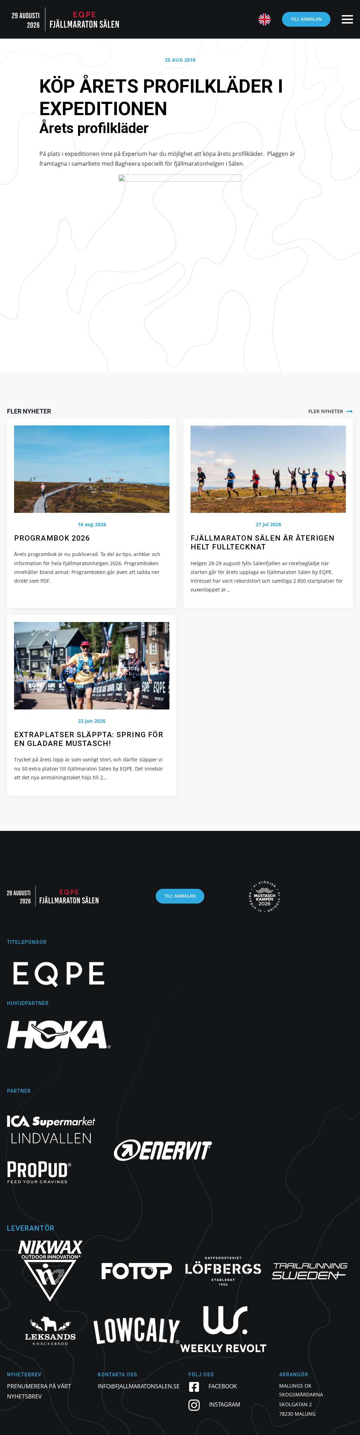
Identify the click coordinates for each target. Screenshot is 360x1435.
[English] (261, 19)
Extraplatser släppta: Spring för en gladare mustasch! (88, 739)
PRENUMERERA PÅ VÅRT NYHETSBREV (39, 1391)
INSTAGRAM (224, 1404)
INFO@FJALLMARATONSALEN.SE (139, 1386)
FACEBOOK (222, 1386)
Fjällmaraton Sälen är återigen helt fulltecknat (263, 542)
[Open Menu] (347, 19)
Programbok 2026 (52, 538)
